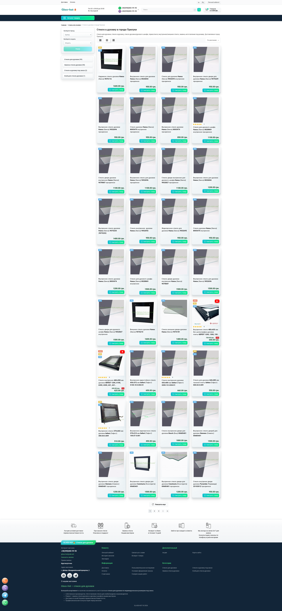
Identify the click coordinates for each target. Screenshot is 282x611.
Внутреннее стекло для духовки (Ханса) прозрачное (142, 78)
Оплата (72, 2)
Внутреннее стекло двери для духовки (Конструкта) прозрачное (174, 484)
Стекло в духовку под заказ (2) (75, 70)
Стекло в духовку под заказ (202, 568)
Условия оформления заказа (142, 571)
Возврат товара (137, 556)
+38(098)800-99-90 (129, 8)
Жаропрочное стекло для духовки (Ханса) (174, 229)
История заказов (108, 556)
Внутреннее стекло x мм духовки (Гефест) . (110, 433)
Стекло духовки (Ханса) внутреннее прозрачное (142, 129)
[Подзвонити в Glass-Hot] (5, 581)
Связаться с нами (138, 552)
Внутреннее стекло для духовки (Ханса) (205, 179)
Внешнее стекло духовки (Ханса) (142, 330)
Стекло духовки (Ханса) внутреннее (205, 229)
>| (167, 511)
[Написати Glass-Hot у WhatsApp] (5, 602)
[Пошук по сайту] (199, 9)
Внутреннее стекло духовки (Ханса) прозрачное (109, 129)
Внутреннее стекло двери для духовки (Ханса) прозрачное (205, 78)
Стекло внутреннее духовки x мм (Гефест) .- (173, 382)
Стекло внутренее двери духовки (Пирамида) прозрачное (205, 484)
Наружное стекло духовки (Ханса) (111, 77)
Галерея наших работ (139, 574)
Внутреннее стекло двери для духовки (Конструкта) (142, 484)
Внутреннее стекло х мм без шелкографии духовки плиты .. (206, 332)
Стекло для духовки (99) (73, 59)
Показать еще (160, 504)
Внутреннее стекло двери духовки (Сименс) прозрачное (108, 484)
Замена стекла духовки (170, 571)
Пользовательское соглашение (143, 568)
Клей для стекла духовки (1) (74, 76)
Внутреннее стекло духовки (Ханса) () (109, 230)
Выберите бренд (69, 31)
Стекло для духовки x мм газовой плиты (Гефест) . (206, 382)
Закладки (105, 559)
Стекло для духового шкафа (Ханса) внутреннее (141, 281)
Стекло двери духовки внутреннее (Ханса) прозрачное (108, 180)
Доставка (64, 2)
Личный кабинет (213, 2)
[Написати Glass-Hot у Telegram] (75, 575)
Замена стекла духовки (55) (74, 65)
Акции (164, 552)
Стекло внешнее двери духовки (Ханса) (174, 330)
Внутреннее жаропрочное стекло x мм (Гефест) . (143, 433)
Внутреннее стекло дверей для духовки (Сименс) (205, 433)
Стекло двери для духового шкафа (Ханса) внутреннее (110, 331)
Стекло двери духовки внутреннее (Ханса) (172, 281)
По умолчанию (212, 40)
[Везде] (195, 9)
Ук (198, 2)
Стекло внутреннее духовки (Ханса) (141, 229)
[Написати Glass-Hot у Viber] (69, 575)
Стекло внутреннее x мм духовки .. (110, 382)
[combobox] (78, 35)
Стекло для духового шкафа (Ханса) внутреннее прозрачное (204, 129)
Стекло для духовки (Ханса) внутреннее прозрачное (173, 78)
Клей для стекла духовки (201, 571)
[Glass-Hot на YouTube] (63, 575)
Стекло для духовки (169, 568)
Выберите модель (70, 39)
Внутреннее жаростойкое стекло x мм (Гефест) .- (143, 382)
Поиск (78, 49)
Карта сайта (196, 552)
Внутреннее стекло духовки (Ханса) (109, 280)
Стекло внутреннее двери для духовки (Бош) (174, 432)
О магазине (106, 574)
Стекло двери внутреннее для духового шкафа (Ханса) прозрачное (174, 180)
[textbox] (78, 35)
